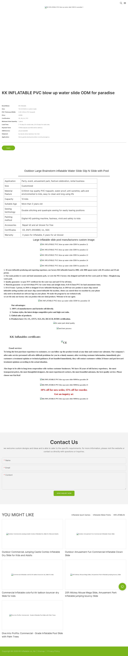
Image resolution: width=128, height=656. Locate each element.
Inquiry (8, 148)
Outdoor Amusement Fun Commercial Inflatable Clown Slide (94, 554)
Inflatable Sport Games (81, 515)
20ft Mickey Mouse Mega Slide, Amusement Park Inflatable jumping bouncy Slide (91, 594)
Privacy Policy (53, 651)
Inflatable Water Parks (102, 515)
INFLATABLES (119, 515)
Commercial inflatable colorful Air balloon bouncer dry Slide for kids (30, 594)
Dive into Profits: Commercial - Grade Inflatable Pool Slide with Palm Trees (32, 635)
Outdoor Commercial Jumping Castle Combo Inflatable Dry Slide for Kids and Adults (31, 554)
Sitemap (41, 651)
